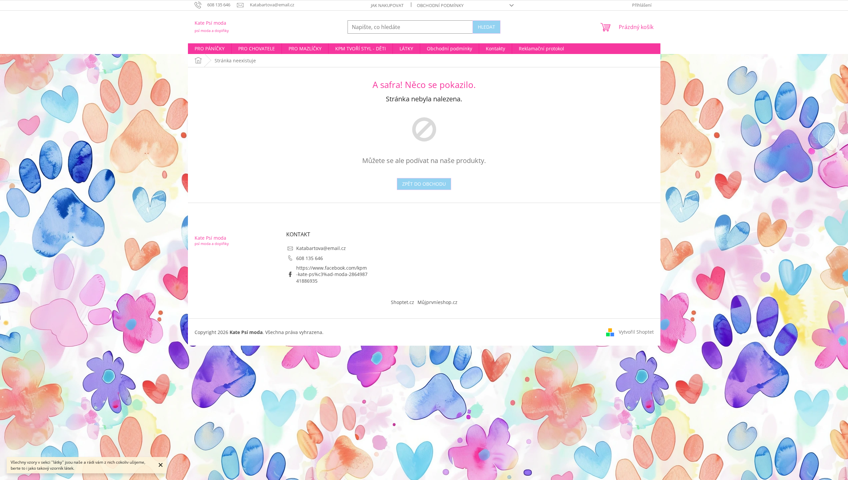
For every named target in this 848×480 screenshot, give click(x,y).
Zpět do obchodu (424, 184)
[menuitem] (209, 48)
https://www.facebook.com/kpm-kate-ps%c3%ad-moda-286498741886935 (332, 274)
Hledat (486, 27)
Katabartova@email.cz (321, 248)
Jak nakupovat (387, 5)
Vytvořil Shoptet (636, 332)
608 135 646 (309, 258)
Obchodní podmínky (440, 5)
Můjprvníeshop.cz (437, 302)
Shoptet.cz (402, 302)
